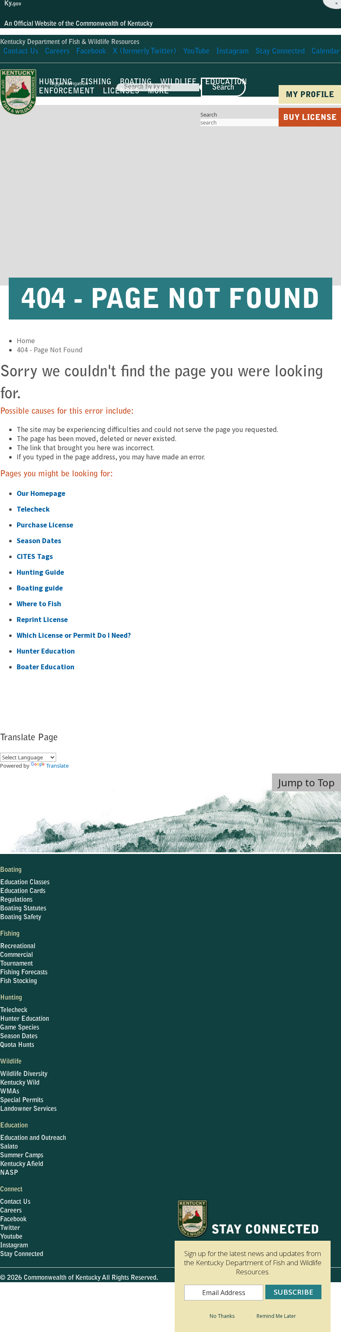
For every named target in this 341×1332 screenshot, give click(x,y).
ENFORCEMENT (66, 91)
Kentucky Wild (20, 1083)
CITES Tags (35, 556)
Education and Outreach (33, 1138)
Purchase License (45, 524)
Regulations (16, 900)
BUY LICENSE (310, 118)
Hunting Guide (40, 572)
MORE (158, 91)
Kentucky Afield (21, 1164)
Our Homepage (41, 493)
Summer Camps (21, 1155)
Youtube (11, 1237)
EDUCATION (226, 82)
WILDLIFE (178, 82)
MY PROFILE (310, 95)
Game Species (19, 1028)
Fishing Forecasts (23, 972)
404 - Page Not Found (50, 349)
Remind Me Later (276, 1316)
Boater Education (45, 666)
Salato (9, 1147)
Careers (11, 1211)
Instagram (14, 1245)
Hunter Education (46, 651)
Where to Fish (39, 603)
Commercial (16, 955)
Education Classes (24, 882)
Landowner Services (28, 1109)
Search (208, 114)
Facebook (13, 1219)
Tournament (16, 964)
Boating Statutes (23, 908)
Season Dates (39, 540)
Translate (57, 765)
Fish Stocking (18, 981)
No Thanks (222, 1316)
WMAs (9, 1091)
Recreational (17, 946)
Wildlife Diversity (23, 1074)
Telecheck (33, 509)
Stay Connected (21, 1254)
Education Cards (22, 891)
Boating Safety (20, 917)
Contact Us (15, 1202)
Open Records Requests (146, 1301)
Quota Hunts (17, 1045)
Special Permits (21, 1100)
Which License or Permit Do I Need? (74, 635)
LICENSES (121, 91)
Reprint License (42, 619)
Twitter (10, 1228)
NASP (9, 1173)
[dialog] (253, 1265)
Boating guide (40, 588)
